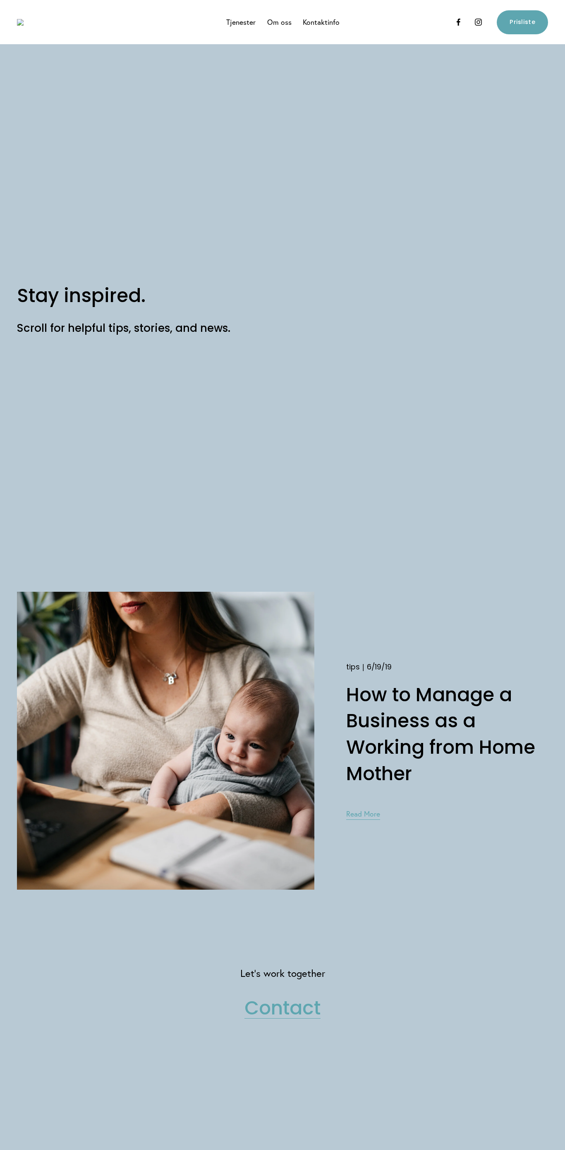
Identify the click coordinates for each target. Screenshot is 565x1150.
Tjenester (241, 22)
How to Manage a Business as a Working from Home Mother (440, 734)
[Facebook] (458, 22)
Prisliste (522, 22)
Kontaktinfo (321, 22)
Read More (363, 814)
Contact (282, 1008)
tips (353, 667)
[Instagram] (478, 22)
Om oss (279, 22)
